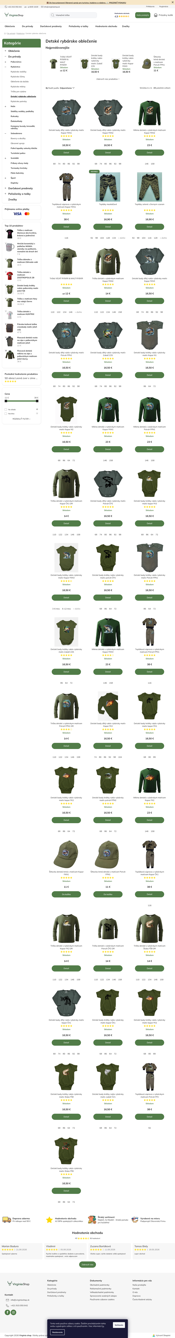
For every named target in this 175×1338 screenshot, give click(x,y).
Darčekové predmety (20, 188)
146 (146, 164)
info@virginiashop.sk (52, 7)
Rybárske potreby (19, 101)
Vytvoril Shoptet (163, 1335)
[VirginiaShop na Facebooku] (7, 1312)
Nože (13, 106)
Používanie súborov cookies (102, 1299)
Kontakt (136, 1288)
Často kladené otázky (142, 1299)
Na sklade (23, 409)
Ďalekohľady (16, 121)
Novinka (22, 414)
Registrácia (163, 6)
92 (73, 164)
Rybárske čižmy (18, 76)
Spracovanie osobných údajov (103, 1296)
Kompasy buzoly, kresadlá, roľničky (23, 127)
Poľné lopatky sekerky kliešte (24, 148)
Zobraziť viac (87, 1264)
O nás (135, 1292)
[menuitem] (10, 26)
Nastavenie (57, 1332)
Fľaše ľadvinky (17, 173)
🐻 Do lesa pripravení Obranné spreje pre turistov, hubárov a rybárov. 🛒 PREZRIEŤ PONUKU (86, 3)
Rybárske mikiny (18, 86)
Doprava (136, 1296)
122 (58, 312)
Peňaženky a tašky (19, 193)
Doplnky (14, 183)
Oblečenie (14, 50)
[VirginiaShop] (18, 1283)
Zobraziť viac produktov (107, 79)
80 (64, 164)
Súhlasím (119, 1325)
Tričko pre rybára (18, 91)
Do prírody (14, 56)
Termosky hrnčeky (19, 168)
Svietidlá (15, 158)
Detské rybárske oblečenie (23, 96)
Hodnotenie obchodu (87, 1233)
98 (78, 164)
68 (54, 164)
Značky (12, 199)
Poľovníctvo (16, 62)
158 (152, 164)
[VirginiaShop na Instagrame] (13, 1312)
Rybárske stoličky (18, 71)
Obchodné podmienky (99, 1285)
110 (52, 312)
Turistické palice (18, 153)
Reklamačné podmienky (100, 1288)
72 (154, 386)
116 (66, 238)
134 (114, 238)
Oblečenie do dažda (20, 81)
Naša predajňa (143, 15)
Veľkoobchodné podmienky (102, 1292)
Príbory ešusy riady (19, 163)
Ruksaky (15, 116)
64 (149, 386)
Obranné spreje (18, 143)
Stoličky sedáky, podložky (22, 111)
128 (108, 238)
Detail (66, 152)
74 (59, 164)
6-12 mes (66, 609)
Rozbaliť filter (21, 419)
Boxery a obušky (18, 138)
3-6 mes (56, 609)
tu (103, 1326)
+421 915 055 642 (15, 7)
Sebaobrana (16, 133)
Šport (13, 178)
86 (69, 164)
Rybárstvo (15, 67)
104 (102, 238)
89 (154, 757)
